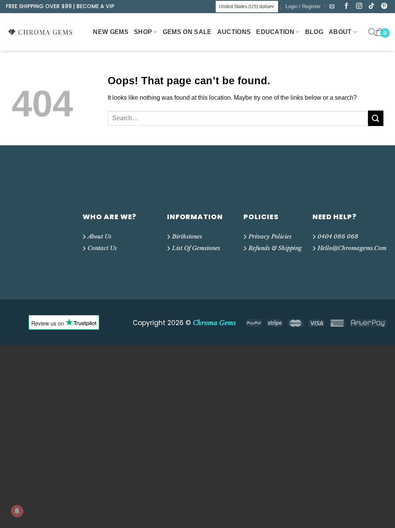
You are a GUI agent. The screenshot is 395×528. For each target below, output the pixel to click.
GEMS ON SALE (187, 32)
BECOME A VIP (95, 6)
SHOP (143, 32)
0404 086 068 (337, 236)
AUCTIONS (234, 32)
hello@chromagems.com (352, 248)
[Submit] (375, 118)
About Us (99, 236)
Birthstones (187, 236)
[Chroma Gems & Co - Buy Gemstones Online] (45, 31)
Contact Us (102, 248)
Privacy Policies (270, 236)
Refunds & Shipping (275, 248)
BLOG (314, 32)
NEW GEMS (110, 32)
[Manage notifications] (17, 511)
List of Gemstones (196, 248)
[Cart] (379, 32)
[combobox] (238, 118)
